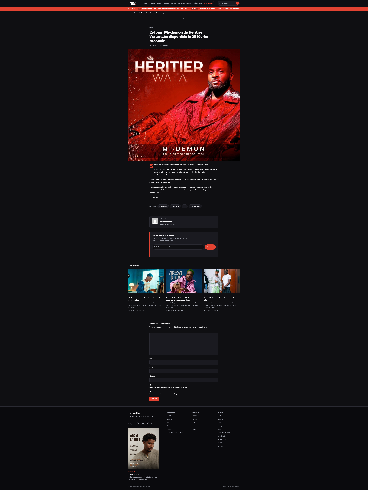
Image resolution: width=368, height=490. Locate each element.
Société (173, 3)
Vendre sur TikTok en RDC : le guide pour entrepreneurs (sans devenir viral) (163, 8)
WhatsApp (164, 206)
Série (193, 422)
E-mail (151, 367)
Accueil (130, 13)
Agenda (220, 443)
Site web (152, 376)
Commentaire (154, 331)
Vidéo (194, 429)
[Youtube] (143, 423)
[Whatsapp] (151, 423)
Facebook (176, 206)
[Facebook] (130, 423)
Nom (151, 358)
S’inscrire (210, 247)
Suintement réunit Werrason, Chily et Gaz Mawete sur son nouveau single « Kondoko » (221, 8)
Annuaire (211, 3)
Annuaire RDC (222, 439)
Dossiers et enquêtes (185, 3)
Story (194, 426)
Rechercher (221, 446)
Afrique (169, 422)
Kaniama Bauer (166, 221)
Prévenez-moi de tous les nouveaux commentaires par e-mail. (168, 387)
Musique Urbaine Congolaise (175, 432)
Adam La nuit (133, 474)
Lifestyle (166, 3)
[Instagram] (134, 423)
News (145, 3)
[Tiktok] (147, 423)
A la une (169, 426)
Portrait (194, 419)
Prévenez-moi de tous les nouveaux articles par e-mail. (166, 394)
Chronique (195, 416)
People (169, 429)
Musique (152, 3)
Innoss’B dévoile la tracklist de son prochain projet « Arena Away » (180, 299)
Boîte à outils (198, 3)
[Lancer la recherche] (237, 3)
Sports (159, 3)
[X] (138, 423)
